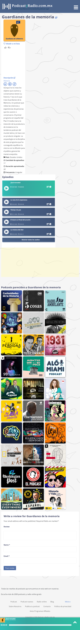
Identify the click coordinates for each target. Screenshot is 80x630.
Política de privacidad (62, 606)
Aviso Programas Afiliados (40, 611)
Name (7, 545)
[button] (76, 5)
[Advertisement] (20, 62)
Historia (7, 81)
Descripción (9, 78)
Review (7, 526)
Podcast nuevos (27, 602)
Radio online (42, 602)
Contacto (47, 606)
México (68, 602)
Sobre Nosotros (15, 606)
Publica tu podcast (32, 606)
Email (7, 556)
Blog (52, 602)
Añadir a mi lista (13, 44)
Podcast (14, 602)
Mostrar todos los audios (31, 240)
